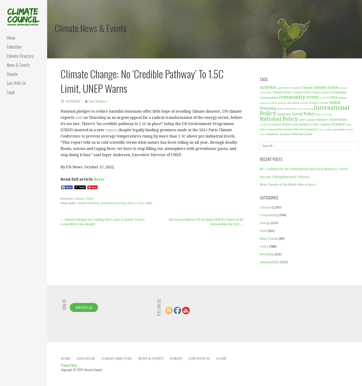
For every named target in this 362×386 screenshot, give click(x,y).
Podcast (294, 124)
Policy (90, 198)
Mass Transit (269, 238)
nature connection (332, 119)
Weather (285, 134)
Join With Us (16, 82)
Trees (321, 129)
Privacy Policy (69, 365)
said (79, 117)
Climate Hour (282, 92)
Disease (342, 97)
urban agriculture (335, 129)
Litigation (284, 114)
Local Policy (303, 113)
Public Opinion (321, 124)
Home (11, 37)
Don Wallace (98, 101)
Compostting (269, 215)
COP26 (332, 97)
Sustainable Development (300, 129)
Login (11, 91)
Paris (140, 203)
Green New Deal (286, 109)
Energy (265, 223)
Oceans (263, 125)
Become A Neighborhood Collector (285, 177)
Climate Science (321, 92)
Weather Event (302, 134)
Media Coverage (323, 114)
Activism (268, 87)
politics (305, 124)
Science (338, 124)
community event (299, 97)
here (98, 179)
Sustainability (274, 129)
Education (14, 46)
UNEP (149, 203)
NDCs (131, 203)
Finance (314, 102)
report (111, 130)
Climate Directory (20, 55)
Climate (79, 198)
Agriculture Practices (289, 88)
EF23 (274, 102)
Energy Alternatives (289, 103)
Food (263, 231)
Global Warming (88, 203)
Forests (324, 102)
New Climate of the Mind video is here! (288, 184)
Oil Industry (274, 124)
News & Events (18, 64)
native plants (307, 119)
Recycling (267, 254)
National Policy (279, 119)
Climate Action (326, 87)
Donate (12, 73)
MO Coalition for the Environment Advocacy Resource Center (304, 169)
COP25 (323, 98)
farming (304, 103)
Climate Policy (302, 92)
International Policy (114, 203)
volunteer (272, 134)
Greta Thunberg (304, 109)
